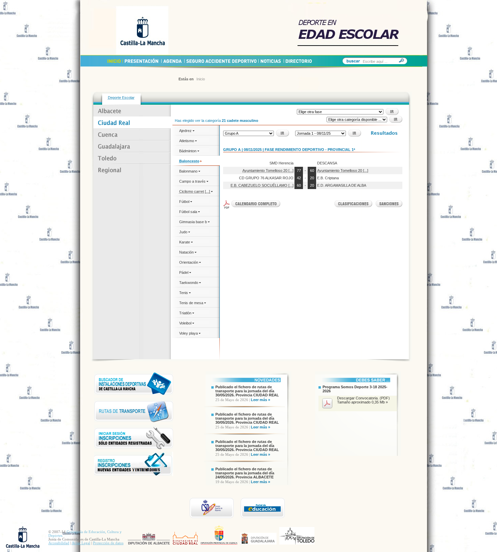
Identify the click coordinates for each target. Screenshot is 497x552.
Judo (183, 232)
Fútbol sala (188, 212)
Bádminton (188, 151)
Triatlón (185, 313)
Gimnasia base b (193, 222)
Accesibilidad (58, 543)
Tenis (184, 293)
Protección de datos (108, 543)
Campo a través (193, 181)
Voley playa (189, 333)
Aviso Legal (81, 543)
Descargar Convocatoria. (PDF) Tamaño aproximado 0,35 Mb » (363, 400)
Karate (185, 242)
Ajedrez (186, 131)
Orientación (189, 262)
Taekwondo (189, 283)
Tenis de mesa (191, 303)
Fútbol (184, 202)
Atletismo (187, 141)
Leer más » (260, 400)
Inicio (200, 79)
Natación (187, 252)
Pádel (184, 272)
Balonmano (188, 171)
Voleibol (185, 323)
